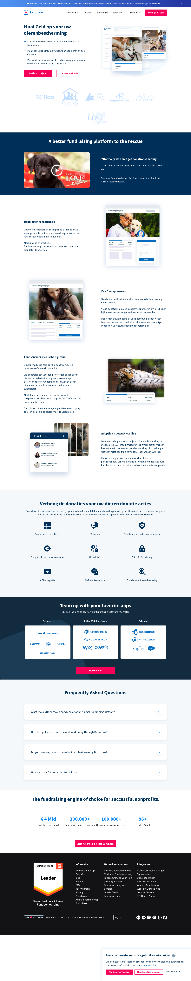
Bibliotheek (81, 903)
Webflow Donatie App (148, 888)
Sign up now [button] (95, 670)
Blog (78, 877)
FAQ (78, 885)
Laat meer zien (148, 965)
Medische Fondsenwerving (118, 874)
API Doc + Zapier (146, 896)
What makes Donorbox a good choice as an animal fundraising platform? (73, 712)
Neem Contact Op (85, 870)
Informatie (82, 864)
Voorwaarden (83, 888)
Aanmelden (154, 3)
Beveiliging (81, 896)
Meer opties (171, 971)
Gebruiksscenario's (116, 864)
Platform (71, 12)
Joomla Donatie (145, 892)
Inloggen (133, 12)
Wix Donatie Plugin (147, 881)
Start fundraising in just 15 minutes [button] (95, 843)
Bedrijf (116, 12)
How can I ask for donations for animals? (55, 772)
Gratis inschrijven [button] (38, 73)
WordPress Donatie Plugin (150, 870)
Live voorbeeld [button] (70, 73)
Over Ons (80, 874)
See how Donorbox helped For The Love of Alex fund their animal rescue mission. (131, 179)
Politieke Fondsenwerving (117, 870)
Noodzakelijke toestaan (148, 972)
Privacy (79, 892)
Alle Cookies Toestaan (119, 972)
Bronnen (101, 12)
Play (57, 170)
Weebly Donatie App (148, 885)
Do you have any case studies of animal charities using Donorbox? (69, 752)
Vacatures (81, 881)
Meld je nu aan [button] (156, 12)
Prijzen (87, 12)
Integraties (143, 864)
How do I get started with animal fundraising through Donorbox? (69, 732)
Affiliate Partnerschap (87, 899)
